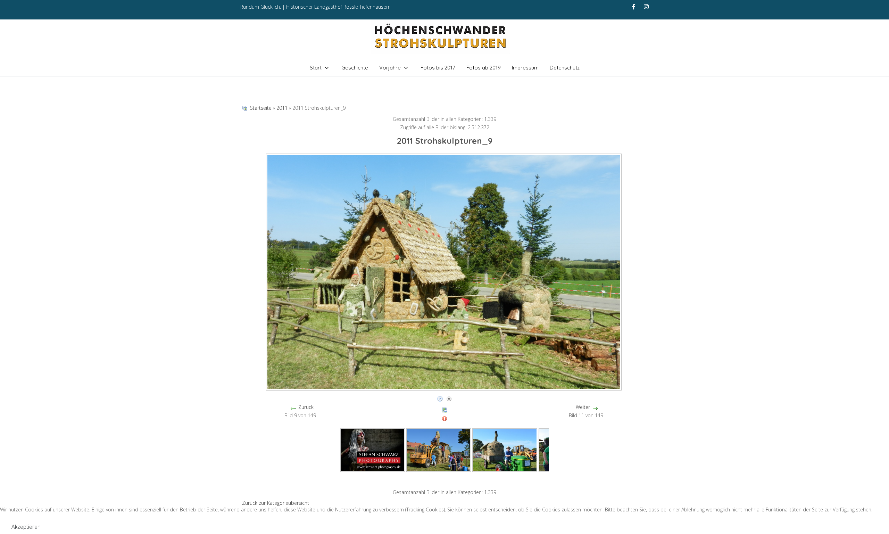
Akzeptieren (26, 527)
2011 (282, 108)
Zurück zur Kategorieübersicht (275, 503)
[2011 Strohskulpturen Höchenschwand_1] (372, 449)
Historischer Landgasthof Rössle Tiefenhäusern (338, 6)
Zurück (306, 407)
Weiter (583, 407)
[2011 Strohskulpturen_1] (438, 449)
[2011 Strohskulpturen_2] (504, 449)
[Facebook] (633, 6)
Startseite (261, 108)
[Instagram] (646, 6)
